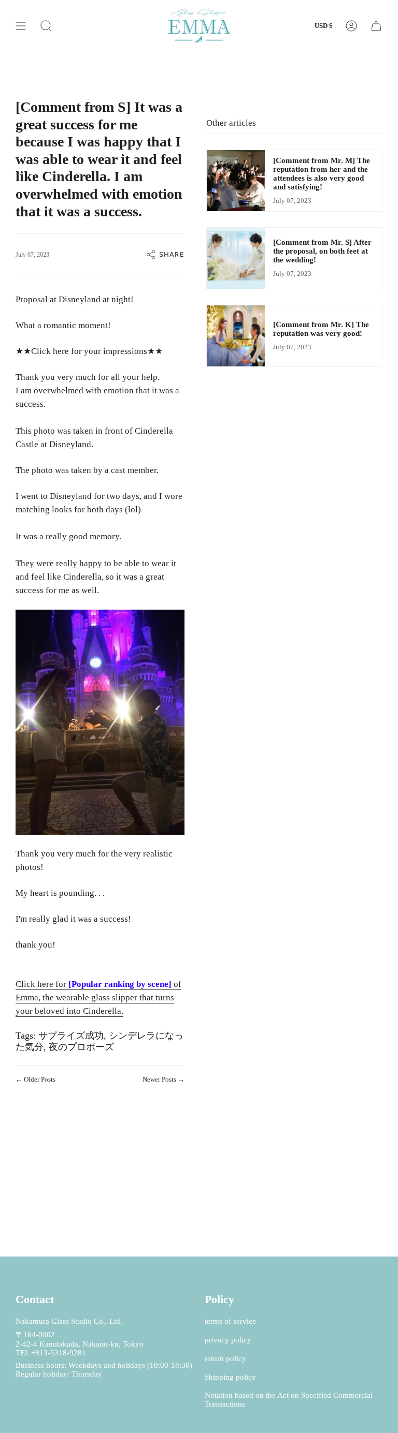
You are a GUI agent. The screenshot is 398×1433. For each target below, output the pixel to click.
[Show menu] (21, 25)
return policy (225, 1358)
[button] (46, 25)
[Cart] (376, 25)
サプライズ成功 (71, 1035)
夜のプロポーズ (81, 1047)
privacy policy (228, 1340)
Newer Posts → (163, 1079)
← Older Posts (35, 1079)
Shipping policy (230, 1377)
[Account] (351, 25)
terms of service (230, 1321)
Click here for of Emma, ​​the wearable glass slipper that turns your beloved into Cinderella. (98, 997)
